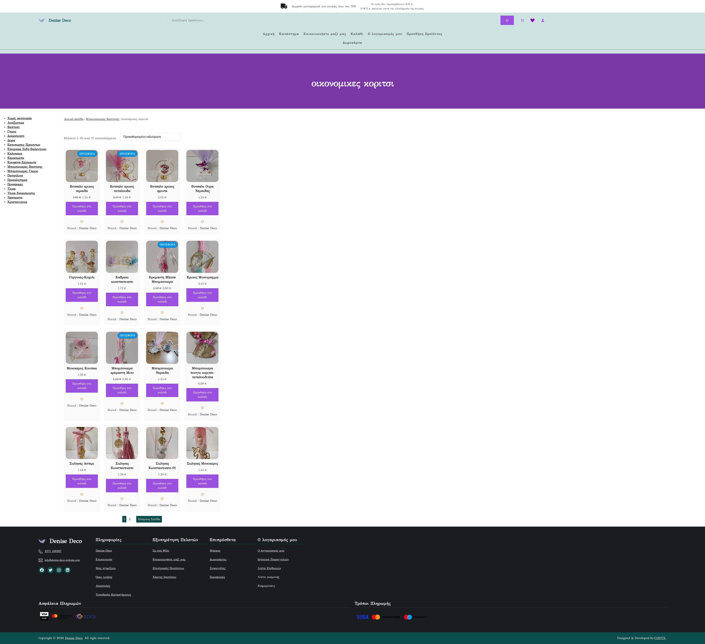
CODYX (660, 638)
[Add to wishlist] (81, 221)
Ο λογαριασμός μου (271, 550)
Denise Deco (60, 20)
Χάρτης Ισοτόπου (164, 577)
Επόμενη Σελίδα (149, 519)
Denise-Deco (104, 550)
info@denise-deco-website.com (62, 560)
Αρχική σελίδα (73, 119)
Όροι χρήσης (104, 577)
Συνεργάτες (217, 568)
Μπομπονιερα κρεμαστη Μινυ (122, 370)
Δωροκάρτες (218, 559)
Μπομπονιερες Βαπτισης (102, 119)
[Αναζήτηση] (507, 20)
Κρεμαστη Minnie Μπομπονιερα (162, 279)
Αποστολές (103, 585)
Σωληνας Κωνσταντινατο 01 (162, 465)
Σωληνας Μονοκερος (202, 463)
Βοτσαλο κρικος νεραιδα (82, 188)
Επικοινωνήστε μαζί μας (169, 559)
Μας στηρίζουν (106, 568)
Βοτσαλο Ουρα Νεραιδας (202, 188)
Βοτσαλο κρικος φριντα (162, 188)
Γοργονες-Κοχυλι (82, 277)
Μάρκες (215, 550)
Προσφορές (217, 577)
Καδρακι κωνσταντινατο (122, 279)
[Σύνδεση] (543, 20)
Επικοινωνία (104, 559)
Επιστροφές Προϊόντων (168, 568)
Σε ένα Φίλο (161, 550)
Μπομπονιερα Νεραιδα (162, 370)
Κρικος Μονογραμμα (202, 277)
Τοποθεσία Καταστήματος (113, 594)
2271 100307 (53, 551)
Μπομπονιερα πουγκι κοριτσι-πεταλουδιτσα (202, 372)
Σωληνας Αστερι (81, 463)
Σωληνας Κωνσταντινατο (122, 465)
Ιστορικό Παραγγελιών (273, 559)
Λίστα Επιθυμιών (269, 568)
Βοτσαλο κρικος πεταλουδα (122, 188)
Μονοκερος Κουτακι (82, 368)
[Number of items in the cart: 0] (522, 20)
